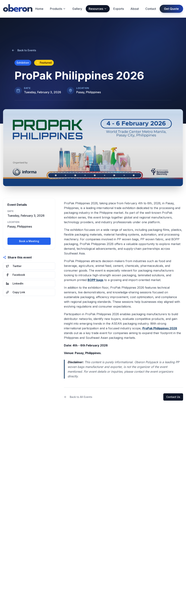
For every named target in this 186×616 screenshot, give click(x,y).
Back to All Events (81, 396)
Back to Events (26, 50)
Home (39, 9)
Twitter (17, 266)
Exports (118, 9)
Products (56, 9)
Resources (96, 9)
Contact (150, 9)
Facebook (19, 274)
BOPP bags (95, 280)
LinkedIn (18, 283)
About (134, 9)
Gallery (77, 9)
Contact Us (173, 396)
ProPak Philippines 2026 (159, 328)
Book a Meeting (29, 241)
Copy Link (19, 292)
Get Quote (171, 9)
